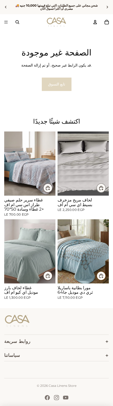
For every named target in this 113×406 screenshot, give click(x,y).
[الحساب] (95, 22)
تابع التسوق (56, 84)
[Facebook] (47, 397)
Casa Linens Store (62, 386)
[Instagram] (56, 397)
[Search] (17, 22)
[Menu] (6, 22)
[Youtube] (66, 397)
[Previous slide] (6, 7)
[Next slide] (107, 7)
